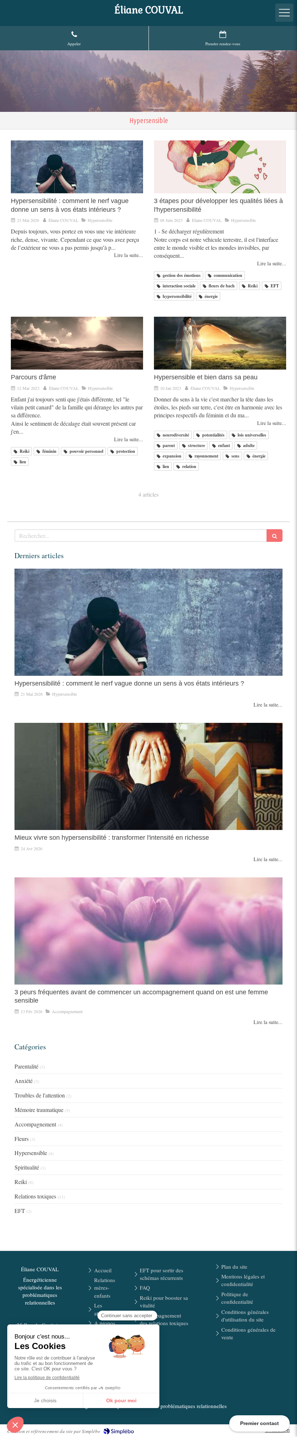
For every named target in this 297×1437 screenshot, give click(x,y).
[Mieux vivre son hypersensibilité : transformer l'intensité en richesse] (148, 776)
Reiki (20, 1181)
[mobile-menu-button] (284, 13)
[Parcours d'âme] (77, 343)
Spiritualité (26, 1167)
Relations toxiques (35, 1196)
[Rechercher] (275, 535)
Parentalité (26, 1066)
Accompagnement (35, 1124)
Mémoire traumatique (38, 1109)
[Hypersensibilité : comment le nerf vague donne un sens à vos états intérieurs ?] (77, 166)
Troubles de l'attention (39, 1095)
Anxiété (23, 1080)
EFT (19, 1210)
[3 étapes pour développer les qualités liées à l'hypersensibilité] (220, 166)
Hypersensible (30, 1152)
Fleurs (21, 1138)
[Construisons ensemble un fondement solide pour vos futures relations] (148, 931)
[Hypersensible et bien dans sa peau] (220, 343)
